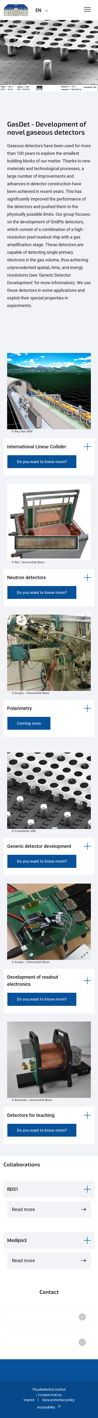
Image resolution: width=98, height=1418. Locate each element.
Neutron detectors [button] (26, 577)
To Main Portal (50, 1395)
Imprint (29, 1400)
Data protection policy (58, 1400)
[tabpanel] (49, 55)
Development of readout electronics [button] (32, 980)
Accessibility (46, 1407)
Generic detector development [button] (39, 846)
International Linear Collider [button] (36, 447)
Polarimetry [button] (19, 708)
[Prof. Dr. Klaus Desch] (16, 10)
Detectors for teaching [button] (30, 1115)
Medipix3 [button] (17, 1240)
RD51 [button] (12, 1189)
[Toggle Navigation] (87, 10)
